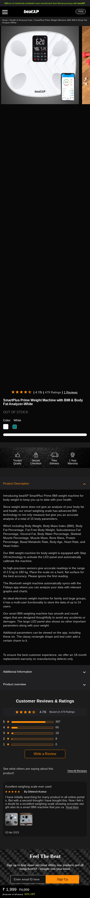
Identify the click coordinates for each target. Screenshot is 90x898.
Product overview (14, 684)
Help (81, 11)
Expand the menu (5, 13)
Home (5, 20)
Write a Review (45, 754)
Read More (72, 807)
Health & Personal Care (21, 20)
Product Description (16, 483)
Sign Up (62, 879)
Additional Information (17, 671)
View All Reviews (77, 770)
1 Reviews (70, 392)
